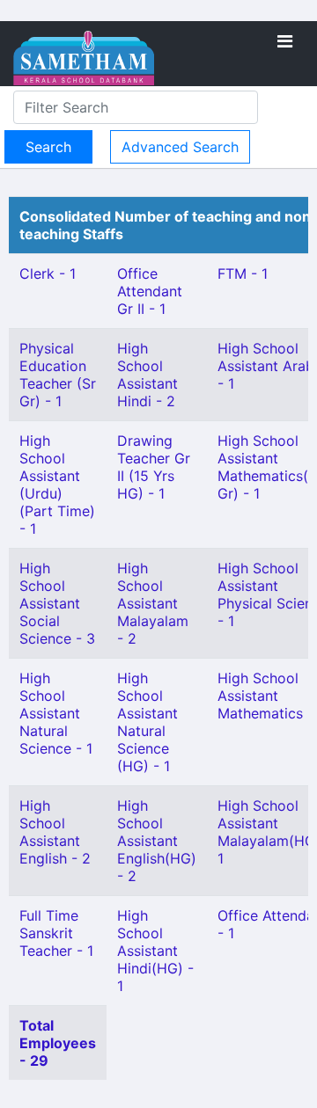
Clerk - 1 (47, 273)
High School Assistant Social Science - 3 (57, 603)
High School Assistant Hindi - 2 (147, 374)
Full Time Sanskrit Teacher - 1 (56, 933)
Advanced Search (180, 147)
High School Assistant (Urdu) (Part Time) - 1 (57, 484)
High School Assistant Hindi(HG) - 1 (155, 951)
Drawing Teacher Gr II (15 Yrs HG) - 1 (153, 467)
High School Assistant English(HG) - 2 (156, 841)
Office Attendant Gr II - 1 (149, 291)
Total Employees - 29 (57, 1043)
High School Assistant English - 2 (55, 832)
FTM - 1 (242, 273)
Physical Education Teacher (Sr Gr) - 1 (57, 374)
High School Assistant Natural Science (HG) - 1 (147, 722)
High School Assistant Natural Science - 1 (55, 713)
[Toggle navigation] (285, 41)
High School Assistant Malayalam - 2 (152, 603)
